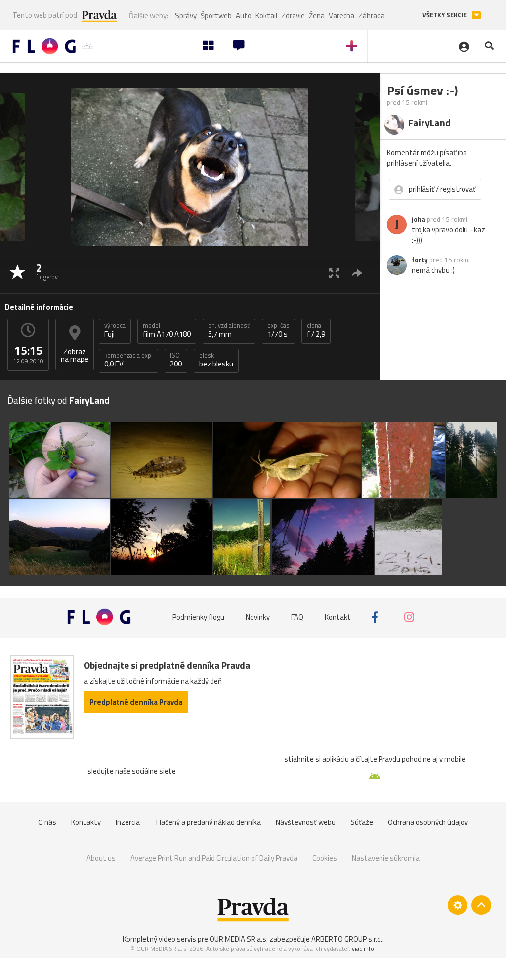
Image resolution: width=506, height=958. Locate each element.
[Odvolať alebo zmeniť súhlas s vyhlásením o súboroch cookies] (457, 905)
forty (420, 260)
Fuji (115, 330)
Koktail (266, 15)
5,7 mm (229, 330)
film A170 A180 (167, 330)
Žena (317, 15)
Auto (244, 15)
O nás (47, 822)
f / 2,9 (316, 330)
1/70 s (278, 330)
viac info (363, 948)
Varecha (341, 15)
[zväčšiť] (334, 273)
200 (176, 360)
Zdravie (293, 15)
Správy (186, 15)
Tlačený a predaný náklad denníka (208, 822)
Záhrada (371, 15)
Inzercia (128, 822)
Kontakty (86, 822)
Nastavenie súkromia (386, 858)
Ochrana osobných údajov (428, 822)
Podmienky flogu (198, 617)
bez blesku (216, 360)
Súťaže (361, 822)
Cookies (324, 858)
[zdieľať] (357, 273)
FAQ (297, 617)
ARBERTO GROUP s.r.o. (346, 939)
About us (101, 858)
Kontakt (338, 617)
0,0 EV (128, 360)
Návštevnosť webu (306, 822)
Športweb (216, 15)
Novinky (258, 617)
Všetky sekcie (445, 15)
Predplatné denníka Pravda (135, 702)
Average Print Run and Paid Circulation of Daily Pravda (213, 858)
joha (418, 219)
